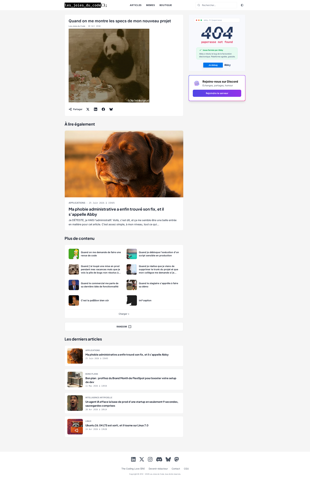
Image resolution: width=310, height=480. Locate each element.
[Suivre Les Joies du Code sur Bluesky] (168, 460)
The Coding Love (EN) (133, 468)
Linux (88, 421)
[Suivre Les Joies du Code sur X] (141, 460)
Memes (150, 5)
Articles (136, 5)
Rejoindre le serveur (217, 93)
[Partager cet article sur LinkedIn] (95, 109)
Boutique (166, 5)
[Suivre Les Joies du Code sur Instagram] (150, 460)
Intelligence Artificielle (98, 397)
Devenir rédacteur (158, 468)
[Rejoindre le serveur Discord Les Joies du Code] (159, 459)
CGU (186, 468)
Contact (176, 468)
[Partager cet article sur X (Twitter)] (88, 109)
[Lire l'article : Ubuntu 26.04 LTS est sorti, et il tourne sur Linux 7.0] (124, 426)
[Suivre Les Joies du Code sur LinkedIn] (133, 460)
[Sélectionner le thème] (242, 5)
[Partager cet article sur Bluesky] (111, 109)
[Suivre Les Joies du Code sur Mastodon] (176, 460)
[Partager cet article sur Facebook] (103, 109)
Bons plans (91, 374)
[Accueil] (86, 5)
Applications (77, 202)
